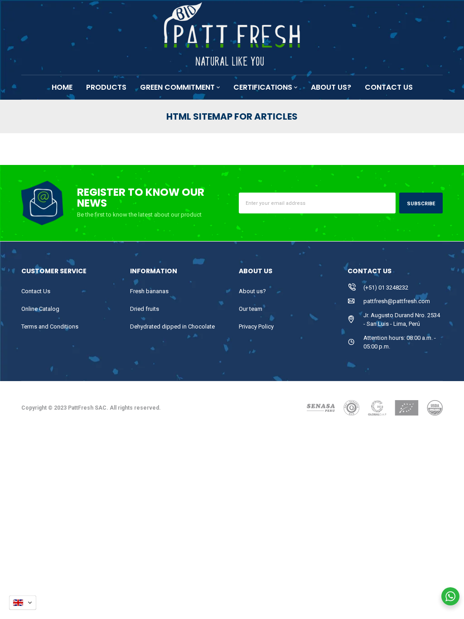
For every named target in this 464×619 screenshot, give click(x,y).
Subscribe (421, 204)
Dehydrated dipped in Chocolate (172, 326)
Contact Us (35, 291)
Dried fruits (144, 308)
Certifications (262, 87)
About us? (331, 87)
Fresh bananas (149, 291)
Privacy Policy (256, 326)
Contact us (389, 87)
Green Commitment (177, 87)
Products (106, 87)
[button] (22, 602)
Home (62, 87)
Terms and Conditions (49, 326)
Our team (250, 308)
